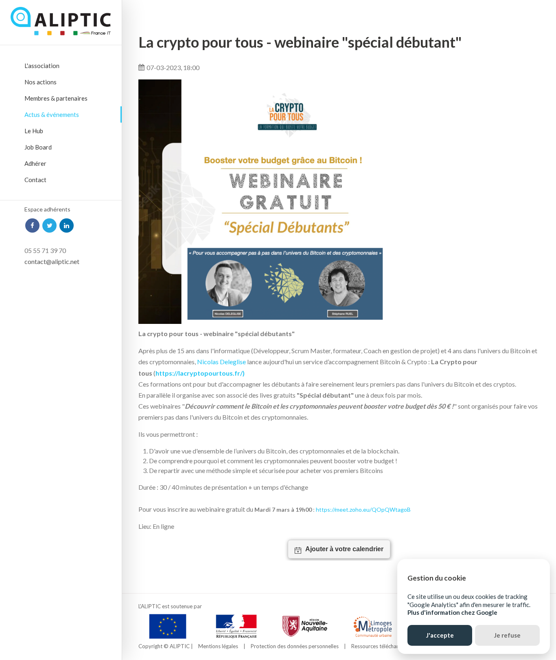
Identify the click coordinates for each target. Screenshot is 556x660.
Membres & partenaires (56, 98)
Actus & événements (51, 114)
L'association (41, 65)
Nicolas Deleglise (221, 361)
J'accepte (440, 635)
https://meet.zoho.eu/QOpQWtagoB (363, 509)
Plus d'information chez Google (452, 612)
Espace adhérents (47, 209)
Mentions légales (218, 646)
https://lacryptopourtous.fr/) (200, 373)
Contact (35, 179)
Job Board (38, 147)
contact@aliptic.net (51, 261)
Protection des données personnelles (295, 646)
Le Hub (33, 130)
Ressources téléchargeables (384, 646)
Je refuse (507, 635)
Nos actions (40, 82)
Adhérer (35, 163)
